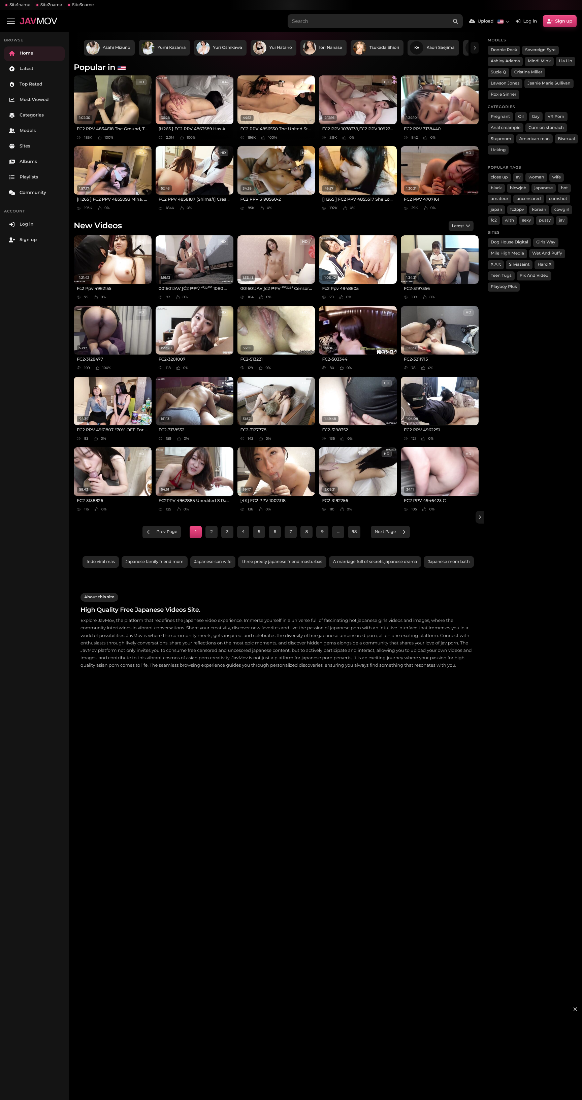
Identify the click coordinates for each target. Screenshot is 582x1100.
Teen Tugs (501, 275)
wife (556, 177)
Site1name (19, 4)
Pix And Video (534, 275)
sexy (526, 220)
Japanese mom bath (449, 561)
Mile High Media (507, 253)
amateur (499, 198)
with (509, 220)
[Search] (456, 21)
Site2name (51, 4)
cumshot (558, 198)
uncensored (528, 198)
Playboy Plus (504, 286)
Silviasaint (519, 264)
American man (534, 138)
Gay (536, 116)
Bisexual (566, 138)
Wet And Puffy (547, 253)
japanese (544, 188)
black (496, 188)
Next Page (385, 531)
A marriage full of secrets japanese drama (375, 561)
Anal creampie (505, 127)
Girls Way (545, 242)
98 (354, 531)
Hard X (544, 264)
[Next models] (475, 48)
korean (539, 209)
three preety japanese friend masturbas (282, 561)
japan (496, 209)
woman (536, 177)
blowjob (518, 188)
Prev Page (167, 531)
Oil (521, 116)
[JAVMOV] (480, 517)
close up (499, 177)
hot (564, 188)
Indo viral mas (101, 561)
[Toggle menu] (10, 21)
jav (561, 220)
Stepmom (501, 138)
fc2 (494, 220)
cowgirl (562, 209)
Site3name (83, 4)
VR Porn (556, 116)
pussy (545, 220)
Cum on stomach (546, 127)
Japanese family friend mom (155, 561)
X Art (496, 264)
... (338, 531)
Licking (498, 150)
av (518, 177)
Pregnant (500, 116)
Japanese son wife (212, 561)
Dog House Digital (509, 242)
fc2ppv (517, 209)
